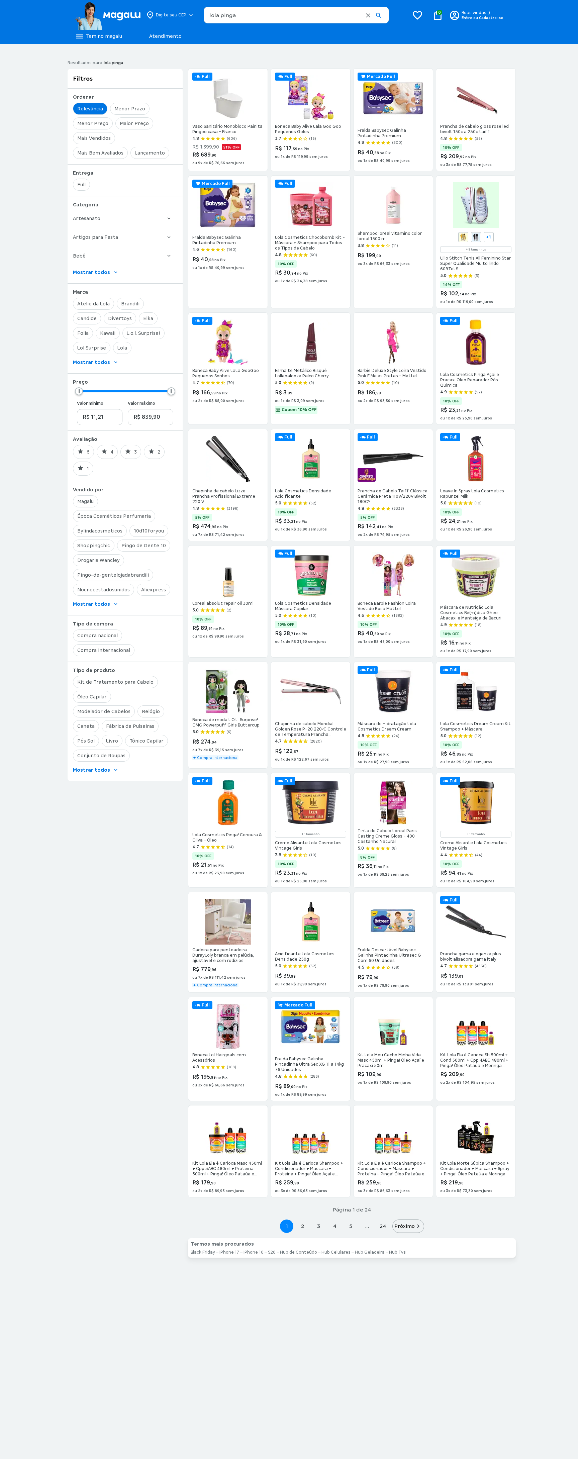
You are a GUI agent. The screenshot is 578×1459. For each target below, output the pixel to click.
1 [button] (286, 1226)
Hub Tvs (397, 1252)
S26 (272, 1252)
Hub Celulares (336, 1252)
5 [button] (350, 1226)
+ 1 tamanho (310, 834)
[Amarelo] (463, 237)
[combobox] (296, 15)
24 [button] (383, 1226)
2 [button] (302, 1226)
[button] (368, 15)
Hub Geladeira (370, 1252)
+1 (488, 237)
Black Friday (203, 1252)
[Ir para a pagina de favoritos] (417, 15)
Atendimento (165, 36)
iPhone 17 (229, 1252)
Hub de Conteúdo (298, 1252)
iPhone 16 (254, 1252)
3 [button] (318, 1226)
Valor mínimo (90, 403)
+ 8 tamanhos (476, 249)
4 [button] (334, 1226)
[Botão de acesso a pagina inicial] (107, 15)
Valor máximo (141, 403)
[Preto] (476, 237)
